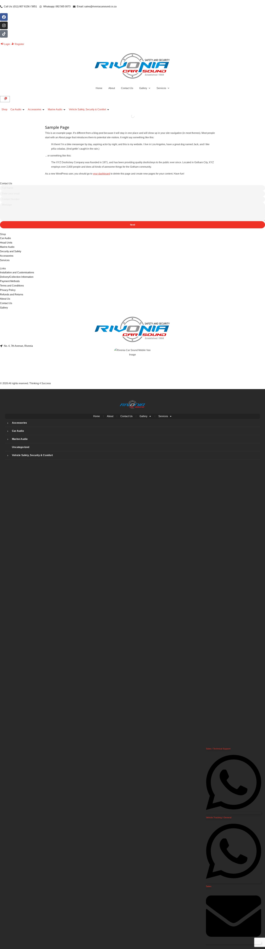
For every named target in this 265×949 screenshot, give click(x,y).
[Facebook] (4, 17)
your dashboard (101, 173)
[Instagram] (4, 25)
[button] (17, 110)
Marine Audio (20, 439)
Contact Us (127, 88)
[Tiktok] (4, 34)
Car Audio (18, 431)
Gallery (143, 88)
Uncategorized (20, 447)
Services (161, 88)
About (111, 88)
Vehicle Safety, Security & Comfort (32, 455)
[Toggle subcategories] (7, 423)
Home (99, 88)
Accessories (19, 423)
